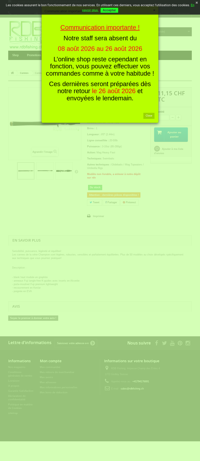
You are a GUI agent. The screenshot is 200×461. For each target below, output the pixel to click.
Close (149, 115)
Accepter (109, 10)
